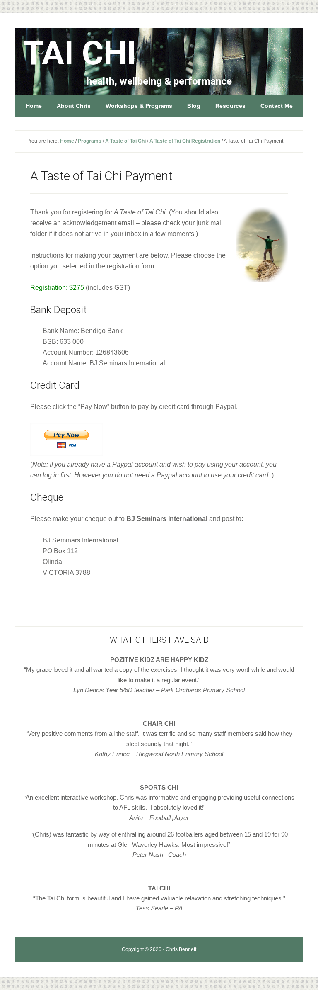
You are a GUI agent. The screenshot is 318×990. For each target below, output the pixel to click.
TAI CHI (79, 53)
